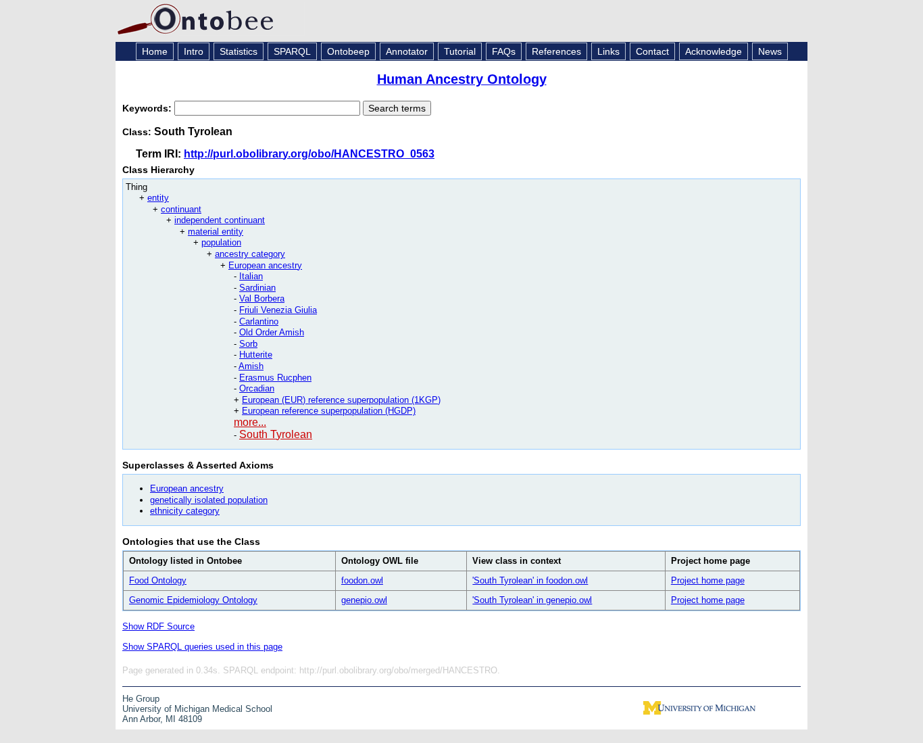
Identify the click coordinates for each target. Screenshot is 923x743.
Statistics (238, 51)
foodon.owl (362, 580)
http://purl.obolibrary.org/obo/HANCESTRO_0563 (309, 154)
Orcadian (256, 388)
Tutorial (460, 51)
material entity (215, 231)
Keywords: (148, 108)
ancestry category (250, 254)
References (556, 51)
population (221, 242)
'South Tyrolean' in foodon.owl (530, 580)
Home (155, 51)
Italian (251, 276)
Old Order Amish (271, 332)
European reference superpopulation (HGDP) (329, 411)
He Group (140, 699)
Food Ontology (157, 580)
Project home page (708, 580)
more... (250, 422)
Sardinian (257, 288)
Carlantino (258, 321)
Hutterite (255, 355)
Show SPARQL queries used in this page (202, 647)
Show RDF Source (158, 626)
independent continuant (219, 220)
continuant (181, 209)
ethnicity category (185, 511)
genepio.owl (364, 600)
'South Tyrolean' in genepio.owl (532, 600)
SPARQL (292, 51)
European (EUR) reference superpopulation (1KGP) (341, 400)
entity (158, 198)
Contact (652, 51)
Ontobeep (348, 51)
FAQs (504, 51)
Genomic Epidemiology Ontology (193, 600)
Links (608, 51)
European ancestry (265, 265)
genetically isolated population (209, 500)
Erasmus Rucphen (275, 378)
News (770, 51)
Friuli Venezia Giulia (278, 310)
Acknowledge (713, 51)
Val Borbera (261, 298)
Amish (251, 366)
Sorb (248, 344)
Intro (193, 51)
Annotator (407, 51)
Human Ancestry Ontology (462, 79)
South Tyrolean (275, 434)
